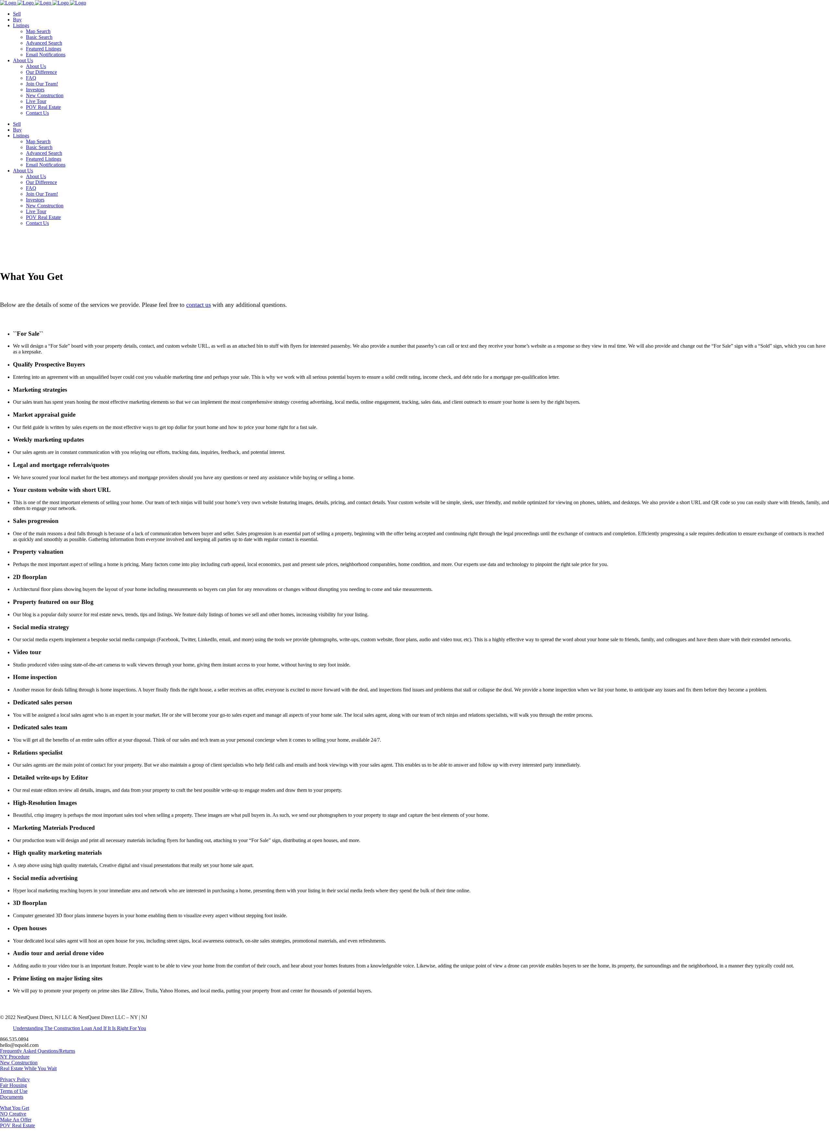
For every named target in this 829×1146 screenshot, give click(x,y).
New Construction (19, 1062)
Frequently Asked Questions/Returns (37, 1051)
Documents (11, 1097)
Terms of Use (14, 1091)
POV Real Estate (17, 1125)
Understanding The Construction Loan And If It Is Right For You (79, 1028)
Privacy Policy (15, 1079)
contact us (198, 304)
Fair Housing (13, 1085)
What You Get (14, 1108)
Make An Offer (15, 1119)
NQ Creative (13, 1114)
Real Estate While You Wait (28, 1068)
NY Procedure (14, 1056)
